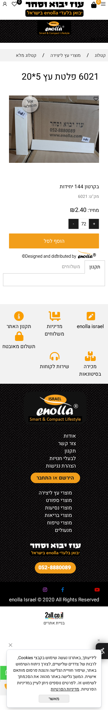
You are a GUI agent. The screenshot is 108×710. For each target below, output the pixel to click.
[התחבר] (5, 5)
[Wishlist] (14, 5)
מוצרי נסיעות (58, 508)
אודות (70, 436)
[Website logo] (54, 9)
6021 (83, 196)
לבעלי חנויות (63, 458)
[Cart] (94, 5)
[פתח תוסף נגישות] (102, 651)
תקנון (70, 451)
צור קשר (67, 443)
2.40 (80, 210)
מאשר (54, 698)
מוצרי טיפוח (59, 523)
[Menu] (103, 5)
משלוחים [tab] (71, 266)
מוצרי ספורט (59, 500)
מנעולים (63, 530)
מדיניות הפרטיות (65, 689)
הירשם (66, 478)
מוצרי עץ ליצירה (55, 493)
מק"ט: (93, 196)
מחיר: (92, 210)
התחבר (44, 478)
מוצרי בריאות (58, 515)
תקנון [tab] (94, 267)
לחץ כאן (99, 39)
